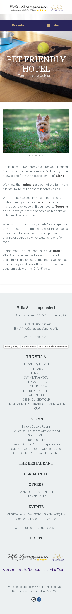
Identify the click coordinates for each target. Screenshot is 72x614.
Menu (57, 25)
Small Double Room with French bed (36, 453)
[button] (66, 112)
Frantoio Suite (36, 440)
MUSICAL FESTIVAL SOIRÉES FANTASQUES (36, 514)
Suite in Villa (36, 435)
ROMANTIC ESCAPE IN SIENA (36, 492)
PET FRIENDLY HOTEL (36, 391)
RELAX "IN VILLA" (36, 496)
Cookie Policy (29, 346)
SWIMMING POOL (36, 377)
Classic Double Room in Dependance (36, 444)
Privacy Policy (11, 346)
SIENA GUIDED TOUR (36, 399)
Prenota (18, 25)
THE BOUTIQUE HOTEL (36, 364)
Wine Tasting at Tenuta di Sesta (36, 527)
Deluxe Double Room (36, 426)
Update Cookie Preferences (53, 346)
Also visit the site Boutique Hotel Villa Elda (33, 570)
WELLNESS (36, 395)
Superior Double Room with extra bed (36, 448)
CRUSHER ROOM (36, 386)
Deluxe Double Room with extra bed (36, 431)
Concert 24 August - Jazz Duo (36, 519)
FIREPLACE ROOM (36, 382)
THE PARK (36, 369)
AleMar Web (51, 591)
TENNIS (36, 373)
